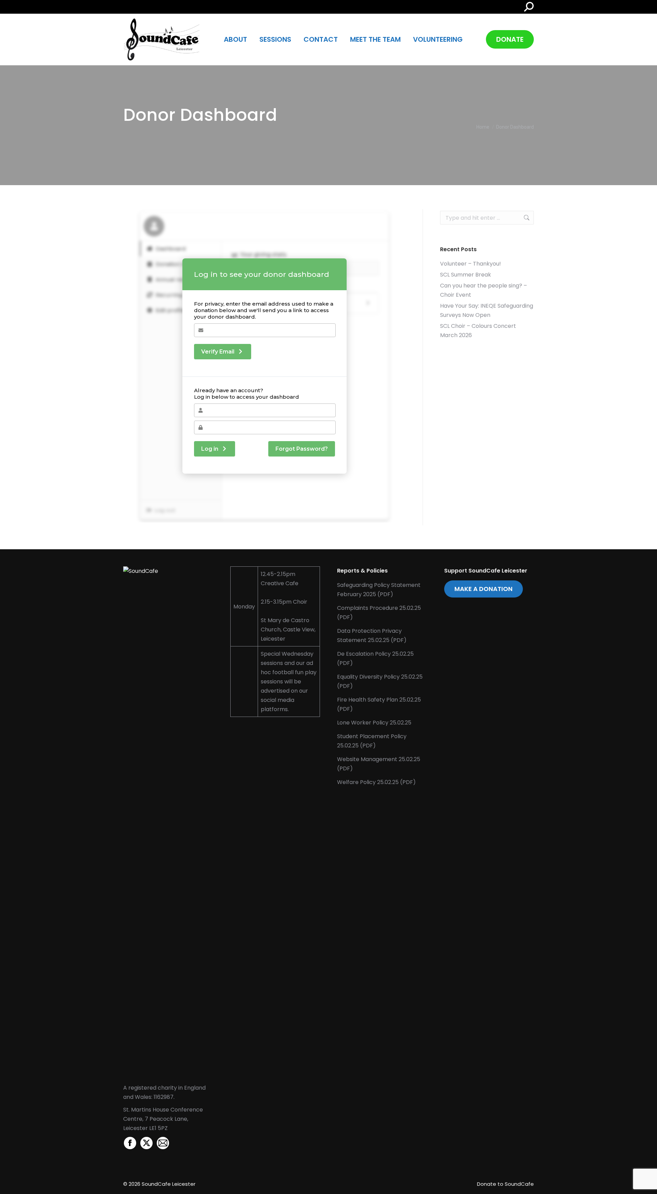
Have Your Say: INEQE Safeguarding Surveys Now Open (486, 310)
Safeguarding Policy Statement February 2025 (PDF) (379, 589)
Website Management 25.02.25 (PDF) (378, 763)
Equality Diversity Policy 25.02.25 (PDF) (380, 681)
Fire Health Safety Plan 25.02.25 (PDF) (379, 704)
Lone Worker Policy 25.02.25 (374, 723)
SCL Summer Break (465, 275)
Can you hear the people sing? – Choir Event (483, 290)
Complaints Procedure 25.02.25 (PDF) (379, 612)
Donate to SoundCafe (505, 1183)
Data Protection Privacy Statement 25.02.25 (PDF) (372, 635)
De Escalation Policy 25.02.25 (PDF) (375, 658)
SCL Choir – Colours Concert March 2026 (478, 330)
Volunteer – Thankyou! (470, 264)
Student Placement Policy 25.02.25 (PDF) (372, 740)
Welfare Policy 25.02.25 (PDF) (376, 782)
